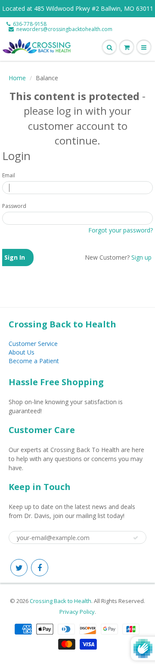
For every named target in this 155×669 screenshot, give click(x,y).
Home (17, 78)
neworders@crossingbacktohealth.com (64, 29)
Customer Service (33, 343)
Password (14, 206)
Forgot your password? (120, 230)
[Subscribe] (136, 538)
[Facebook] (39, 567)
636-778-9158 (29, 24)
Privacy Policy (77, 612)
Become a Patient (34, 361)
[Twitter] (19, 567)
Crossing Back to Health (60, 601)
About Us (21, 352)
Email (8, 175)
